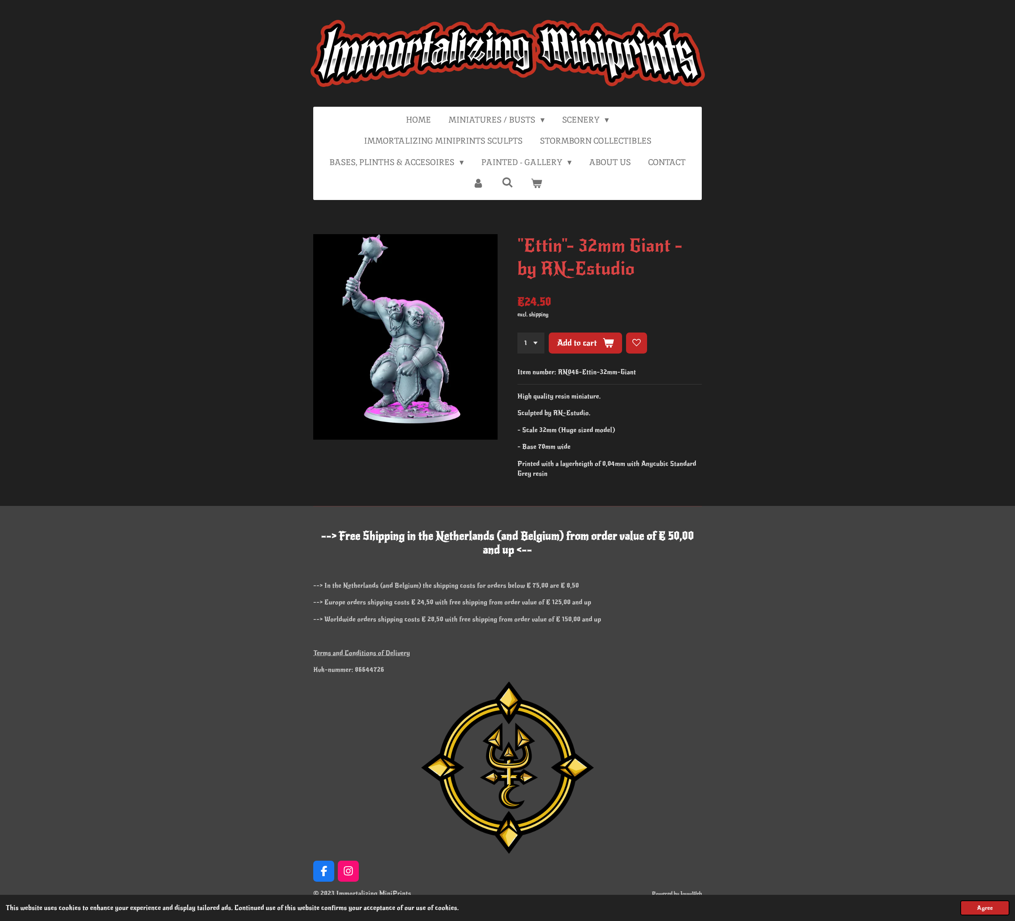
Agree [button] (985, 907)
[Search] (507, 182)
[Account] (478, 183)
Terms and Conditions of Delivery (361, 653)
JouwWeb (691, 893)
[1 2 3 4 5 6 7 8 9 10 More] (530, 343)
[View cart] (536, 183)
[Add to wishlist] (636, 343)
